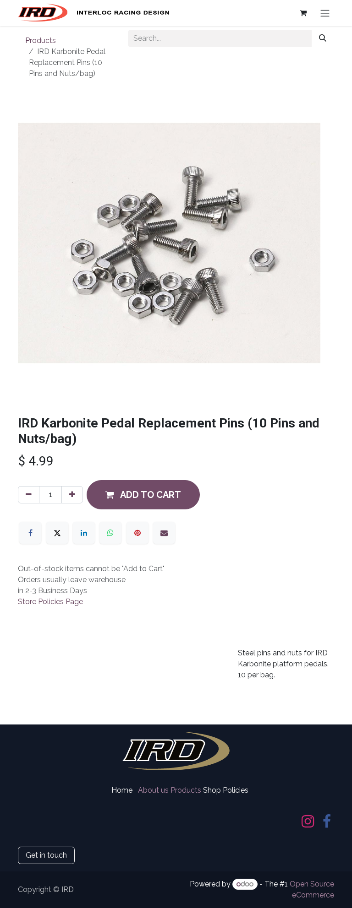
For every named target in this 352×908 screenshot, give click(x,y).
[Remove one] (28, 494)
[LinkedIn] (84, 533)
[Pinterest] (137, 533)
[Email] (164, 533)
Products (40, 40)
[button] (143, 494)
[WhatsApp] (110, 533)
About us (153, 790)
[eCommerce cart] (303, 13)
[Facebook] (30, 533)
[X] (57, 533)
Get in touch (46, 855)
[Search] (322, 38)
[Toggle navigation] (325, 13)
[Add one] (72, 494)
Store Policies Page (50, 601)
